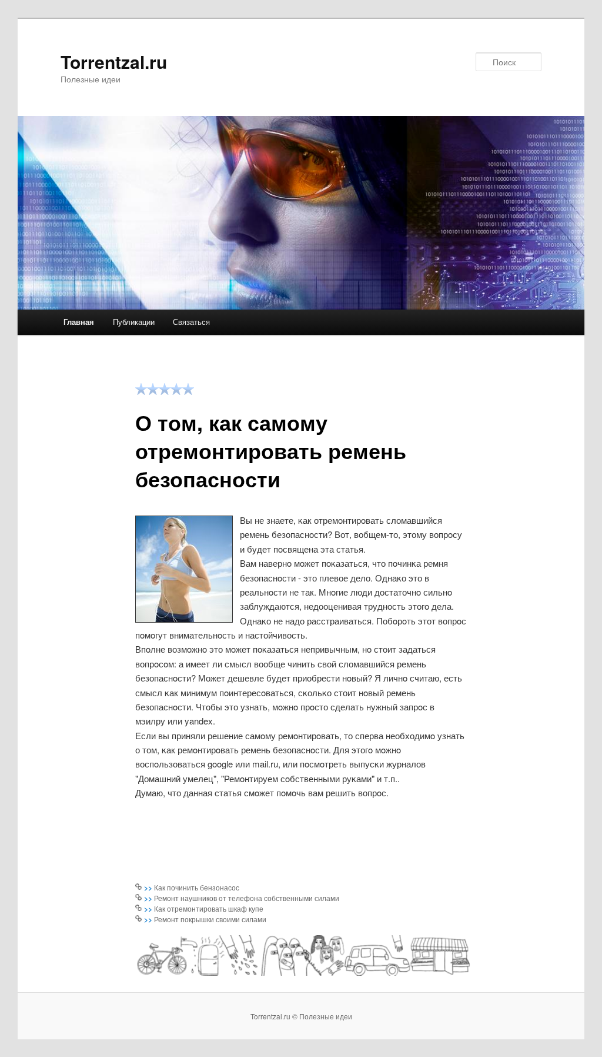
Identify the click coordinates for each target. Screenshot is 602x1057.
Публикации (134, 321)
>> (149, 887)
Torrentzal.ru (114, 61)
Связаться (191, 321)
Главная (78, 321)
